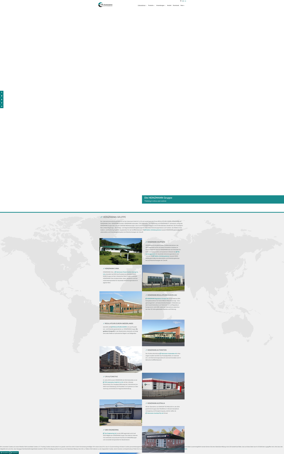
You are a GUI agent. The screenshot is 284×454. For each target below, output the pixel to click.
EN (185, 1)
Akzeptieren (6, 452)
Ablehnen (15, 452)
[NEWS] (1, 106)
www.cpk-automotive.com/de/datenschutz (174, 449)
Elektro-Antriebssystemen (153, 230)
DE (183, 1)
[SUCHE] (1, 92)
